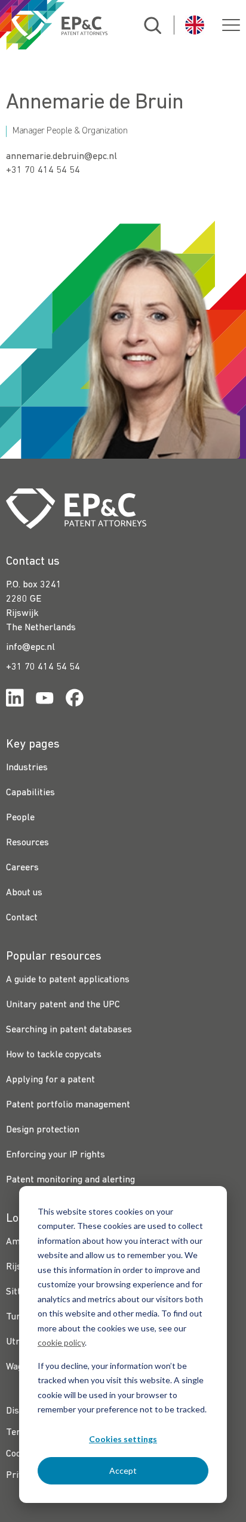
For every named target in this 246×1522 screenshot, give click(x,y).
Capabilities (30, 793)
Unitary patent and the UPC (63, 1005)
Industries (27, 768)
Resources (27, 843)
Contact (22, 918)
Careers (22, 868)
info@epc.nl (30, 647)
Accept (123, 1470)
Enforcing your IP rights (55, 1155)
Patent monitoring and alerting (70, 1180)
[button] (231, 25)
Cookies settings (123, 1439)
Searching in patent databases (69, 1030)
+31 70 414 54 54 (43, 170)
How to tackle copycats (54, 1055)
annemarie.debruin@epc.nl (61, 156)
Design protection (42, 1130)
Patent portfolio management (68, 1105)
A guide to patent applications (68, 980)
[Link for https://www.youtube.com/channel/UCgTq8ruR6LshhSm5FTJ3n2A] (45, 700)
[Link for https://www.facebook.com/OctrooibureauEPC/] (75, 700)
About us (24, 893)
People (20, 818)
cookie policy (61, 1342)
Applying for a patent (50, 1080)
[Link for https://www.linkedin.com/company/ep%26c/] (15, 700)
